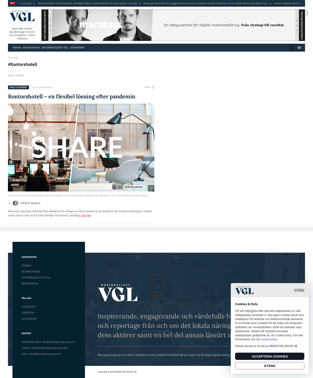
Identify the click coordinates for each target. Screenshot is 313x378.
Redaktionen (31, 47)
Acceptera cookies (270, 356)
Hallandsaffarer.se (44, 87)
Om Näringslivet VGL (55, 47)
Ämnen (16, 47)
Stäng (299, 290)
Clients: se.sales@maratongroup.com (45, 348)
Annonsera (77, 47)
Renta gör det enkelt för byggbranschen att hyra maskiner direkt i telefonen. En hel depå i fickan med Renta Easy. (190, 3)
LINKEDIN (28, 312)
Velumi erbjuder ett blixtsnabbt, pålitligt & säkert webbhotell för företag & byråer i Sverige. (72, 3)
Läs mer (86, 215)
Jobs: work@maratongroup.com (41, 354)
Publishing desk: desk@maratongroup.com (48, 342)
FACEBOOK (28, 306)
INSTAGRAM (29, 318)
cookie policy (269, 339)
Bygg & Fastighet (18, 87)
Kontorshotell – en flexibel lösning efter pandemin (71, 96)
